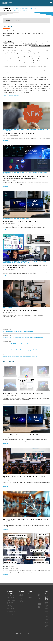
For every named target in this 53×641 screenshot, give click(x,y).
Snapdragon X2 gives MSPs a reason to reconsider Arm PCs (20, 221)
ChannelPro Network (14, 30)
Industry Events (36, 129)
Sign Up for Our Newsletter (10, 609)
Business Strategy (19, 129)
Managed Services (12, 95)
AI (13, 8)
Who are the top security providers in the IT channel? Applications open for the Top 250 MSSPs (26, 520)
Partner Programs (33, 172)
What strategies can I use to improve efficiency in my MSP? (18, 331)
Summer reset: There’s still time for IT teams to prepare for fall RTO (21, 350)
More (35, 8)
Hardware (5, 95)
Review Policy (46, 606)
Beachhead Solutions (8, 42)
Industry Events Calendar (21, 600)
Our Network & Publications (10, 603)
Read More (5, 140)
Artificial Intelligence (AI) (9, 129)
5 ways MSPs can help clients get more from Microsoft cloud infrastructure (23, 337)
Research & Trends (42, 172)
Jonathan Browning (14, 135)
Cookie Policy (46, 615)
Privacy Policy (46, 612)
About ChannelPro (11, 595)
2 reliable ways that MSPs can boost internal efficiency (17, 344)
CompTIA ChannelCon (31, 44)
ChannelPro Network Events (21, 596)
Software (9, 130)
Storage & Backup (25, 262)
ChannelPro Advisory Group (10, 606)
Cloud (25, 129)
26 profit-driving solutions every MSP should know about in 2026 (20, 356)
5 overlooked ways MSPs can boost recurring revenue (19, 133)
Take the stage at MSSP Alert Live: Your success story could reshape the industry (24, 477)
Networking (35, 261)
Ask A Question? (10, 614)
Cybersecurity (25, 8)
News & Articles (9, 26)
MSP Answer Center (9, 566)
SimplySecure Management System (40, 45)
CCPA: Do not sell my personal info (47, 623)
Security (18, 95)
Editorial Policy (47, 618)
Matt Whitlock (13, 180)
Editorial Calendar (11, 600)
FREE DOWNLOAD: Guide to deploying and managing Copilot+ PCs (23, 393)
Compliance (18, 8)
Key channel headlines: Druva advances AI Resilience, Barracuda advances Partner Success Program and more (25, 266)
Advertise (30, 597)
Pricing (31, 8)
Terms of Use (46, 609)
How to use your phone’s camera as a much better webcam (20, 310)
